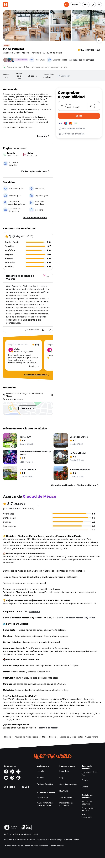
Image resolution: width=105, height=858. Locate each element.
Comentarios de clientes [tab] (48, 75)
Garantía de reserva (68, 784)
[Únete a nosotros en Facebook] (6, 771)
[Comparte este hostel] (99, 40)
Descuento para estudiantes (66, 804)
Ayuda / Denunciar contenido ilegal (45, 804)
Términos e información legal (49, 840)
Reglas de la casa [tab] (19, 75)
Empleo (85, 787)
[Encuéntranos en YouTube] (6, 778)
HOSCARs (63, 791)
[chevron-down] (38, 506)
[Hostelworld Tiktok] (18, 778)
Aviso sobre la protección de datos (19, 840)
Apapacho (34, 611)
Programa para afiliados (88, 809)
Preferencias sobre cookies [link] (51, 846)
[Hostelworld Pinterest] (12, 778)
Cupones (68, 840)
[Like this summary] (43, 329)
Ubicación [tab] (32, 76)
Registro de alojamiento (87, 802)
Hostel (6, 45)
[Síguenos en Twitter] (12, 771)
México (25, 52)
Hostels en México (49, 727)
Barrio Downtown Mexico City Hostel (76, 617)
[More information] (48, 277)
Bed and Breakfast (45, 784)
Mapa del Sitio (31, 846)
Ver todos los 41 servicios (81, 60)
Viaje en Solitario (66, 797)
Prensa (85, 780)
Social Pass (64, 771)
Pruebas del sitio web (13, 846)
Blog (61, 777)
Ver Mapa (36, 52)
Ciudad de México (12, 52)
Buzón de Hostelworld (87, 815)
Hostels (40, 771)
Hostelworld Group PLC (90, 773)
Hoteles (40, 777)
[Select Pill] (66, 4)
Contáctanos (42, 797)
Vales (76, 840)
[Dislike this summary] (49, 329)
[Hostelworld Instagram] (18, 771)
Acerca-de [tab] (6, 75)
